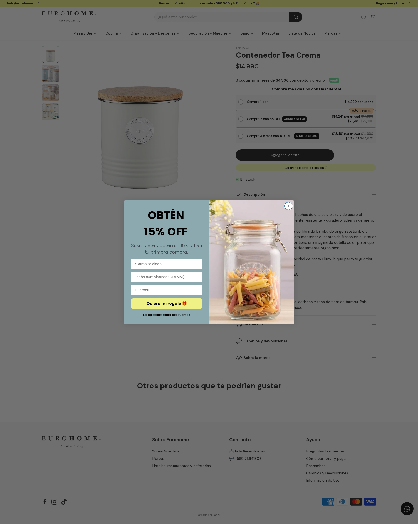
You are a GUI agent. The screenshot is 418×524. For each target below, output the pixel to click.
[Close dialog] (288, 206)
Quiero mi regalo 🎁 (167, 303)
